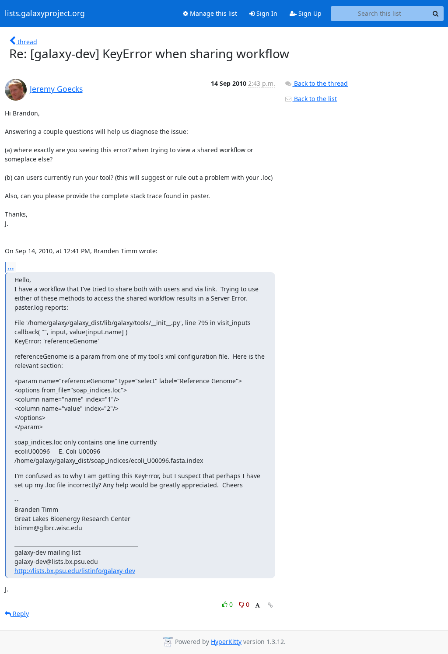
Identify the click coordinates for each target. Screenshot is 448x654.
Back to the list (314, 98)
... (10, 267)
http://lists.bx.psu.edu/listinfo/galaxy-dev (74, 571)
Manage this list (212, 13)
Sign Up (309, 13)
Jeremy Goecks (56, 89)
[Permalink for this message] (270, 605)
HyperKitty (226, 641)
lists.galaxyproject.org (45, 13)
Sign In (266, 13)
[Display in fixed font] (257, 606)
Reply (20, 613)
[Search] (436, 13)
